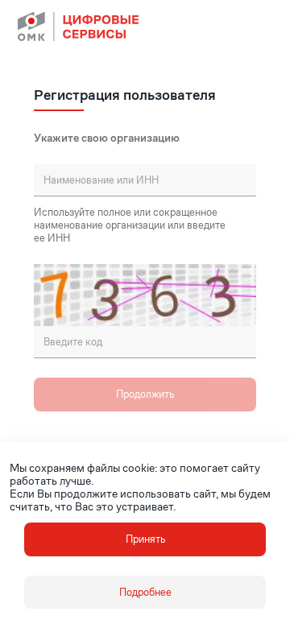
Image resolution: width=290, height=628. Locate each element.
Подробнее (145, 592)
